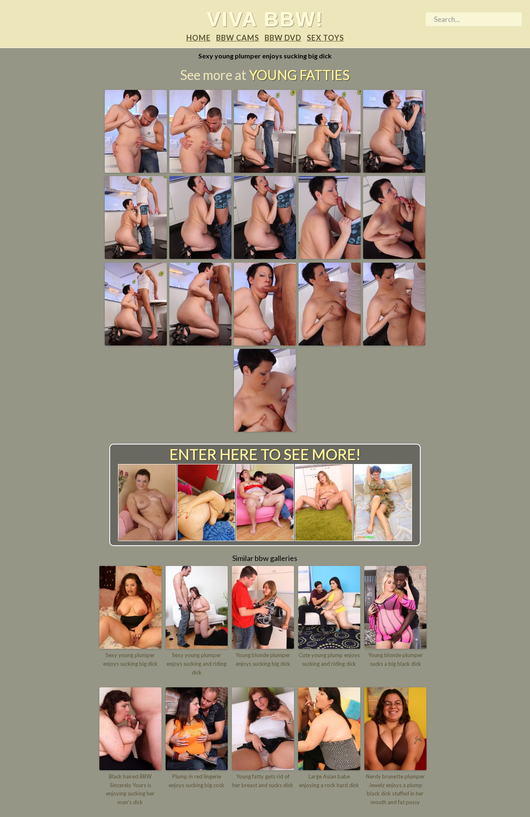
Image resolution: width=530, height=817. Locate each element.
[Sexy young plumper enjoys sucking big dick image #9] (329, 256)
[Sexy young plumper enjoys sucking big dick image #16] (265, 428)
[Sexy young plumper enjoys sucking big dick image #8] (265, 256)
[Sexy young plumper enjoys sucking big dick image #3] (265, 169)
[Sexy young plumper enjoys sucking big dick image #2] (200, 169)
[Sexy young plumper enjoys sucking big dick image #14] (329, 342)
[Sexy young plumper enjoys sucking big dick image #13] (265, 342)
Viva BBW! (265, 19)
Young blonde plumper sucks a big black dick (395, 659)
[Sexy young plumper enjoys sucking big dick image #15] (394, 342)
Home (198, 37)
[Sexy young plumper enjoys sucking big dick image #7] (200, 256)
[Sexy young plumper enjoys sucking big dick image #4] (329, 169)
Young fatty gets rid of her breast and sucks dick (262, 780)
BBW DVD (283, 37)
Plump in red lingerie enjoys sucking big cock (196, 780)
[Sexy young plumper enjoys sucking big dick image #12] (200, 342)
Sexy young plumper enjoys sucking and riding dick (196, 664)
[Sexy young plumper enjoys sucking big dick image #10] (394, 256)
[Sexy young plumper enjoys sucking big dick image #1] (136, 169)
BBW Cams (237, 37)
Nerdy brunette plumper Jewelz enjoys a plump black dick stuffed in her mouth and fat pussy (395, 789)
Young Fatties (299, 75)
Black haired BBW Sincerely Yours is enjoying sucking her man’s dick (130, 789)
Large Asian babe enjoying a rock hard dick (329, 780)
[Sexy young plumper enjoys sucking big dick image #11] (136, 342)
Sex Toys (325, 37)
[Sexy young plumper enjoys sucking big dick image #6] (136, 256)
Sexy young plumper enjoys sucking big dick (130, 659)
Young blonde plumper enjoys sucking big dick (263, 659)
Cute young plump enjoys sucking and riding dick (329, 659)
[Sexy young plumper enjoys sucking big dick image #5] (394, 169)
